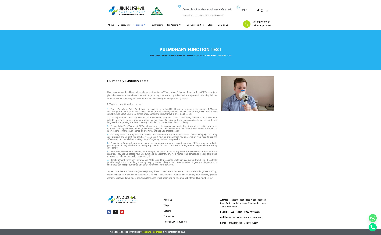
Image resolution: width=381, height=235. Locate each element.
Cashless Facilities (195, 24)
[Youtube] (266, 10)
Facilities (139, 24)
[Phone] (373, 227)
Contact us (169, 216)
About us (168, 200)
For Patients (172, 24)
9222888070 (256, 217)
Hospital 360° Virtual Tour (175, 222)
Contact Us (223, 24)
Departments (124, 24)
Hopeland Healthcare (152, 232)
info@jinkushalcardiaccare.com (243, 223)
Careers (167, 211)
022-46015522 (253, 212)
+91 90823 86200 (241, 217)
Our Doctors (157, 24)
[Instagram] (262, 10)
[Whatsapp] (373, 218)
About (111, 24)
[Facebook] (257, 10)
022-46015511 (238, 212)
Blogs (210, 24)
